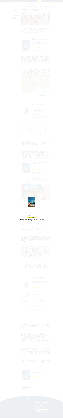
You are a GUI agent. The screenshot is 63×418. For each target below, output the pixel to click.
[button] (62, 0)
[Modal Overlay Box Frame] (31, 209)
